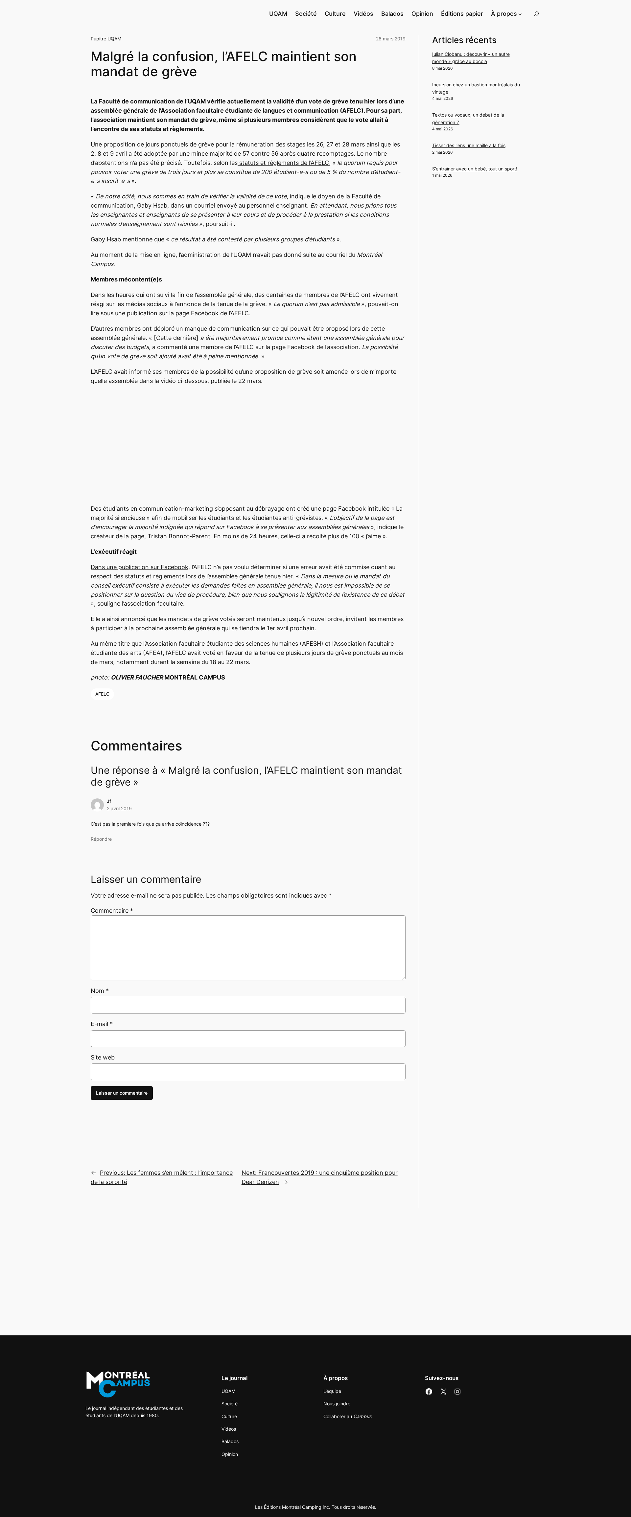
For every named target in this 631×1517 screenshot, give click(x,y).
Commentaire (112, 910)
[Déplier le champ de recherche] (536, 14)
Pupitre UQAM (106, 38)
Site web (103, 1057)
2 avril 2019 (119, 808)
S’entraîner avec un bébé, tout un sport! (474, 168)
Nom (100, 990)
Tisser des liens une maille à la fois (468, 145)
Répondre (101, 839)
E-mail (102, 1023)
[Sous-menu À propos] (520, 13)
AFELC (102, 694)
